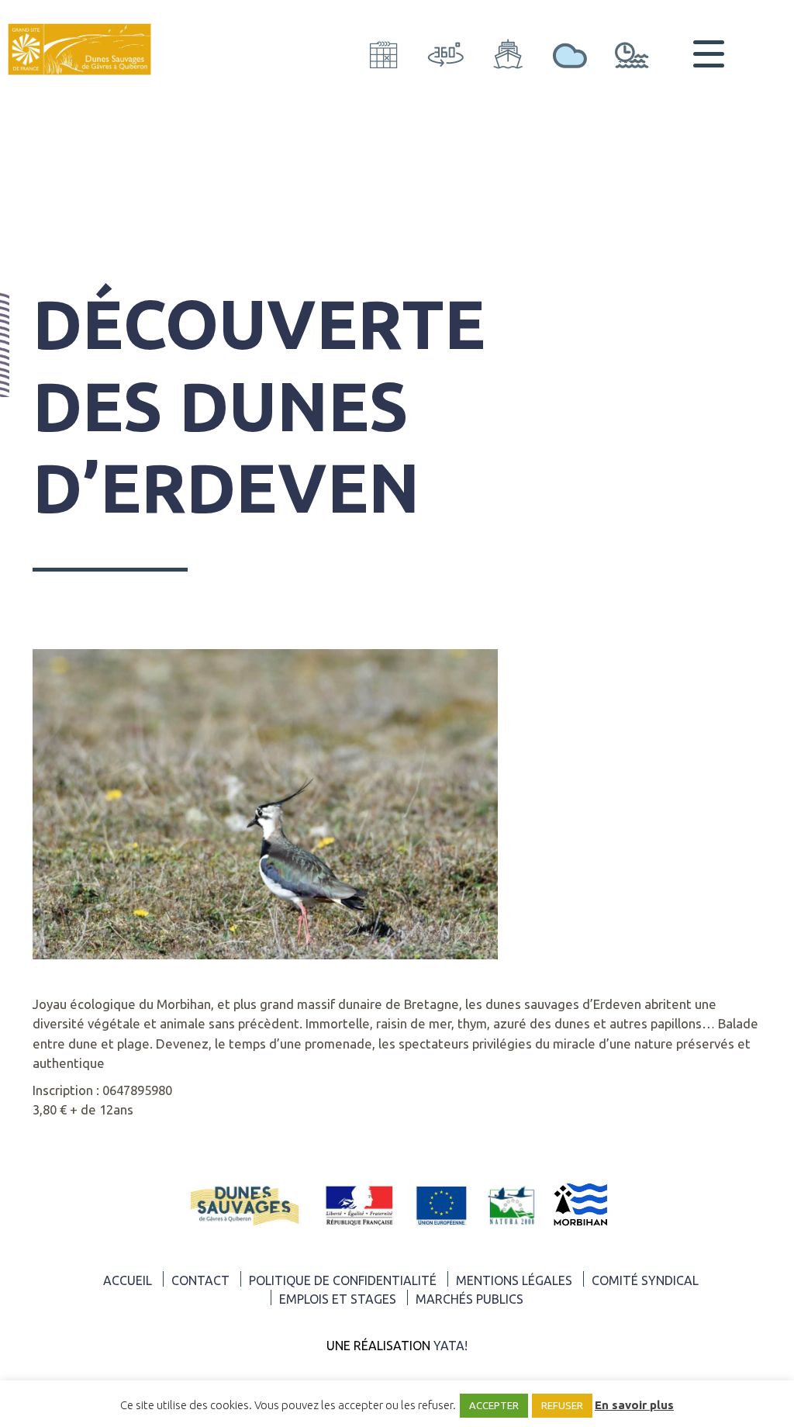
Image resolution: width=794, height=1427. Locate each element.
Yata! (450, 1346)
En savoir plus (634, 1404)
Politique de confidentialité (343, 1280)
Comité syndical (645, 1280)
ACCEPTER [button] (494, 1405)
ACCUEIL (127, 1280)
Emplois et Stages (337, 1299)
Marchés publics (469, 1299)
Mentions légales (514, 1280)
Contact (200, 1280)
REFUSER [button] (562, 1405)
